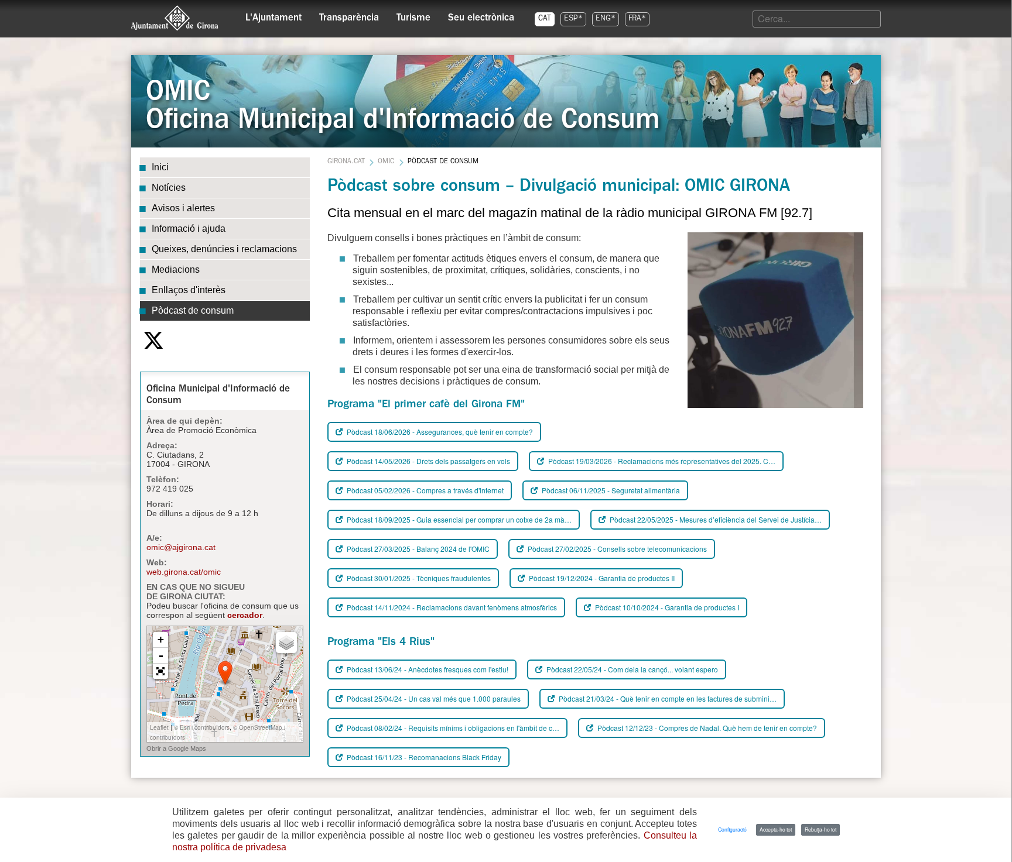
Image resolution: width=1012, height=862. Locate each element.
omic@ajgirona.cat (181, 547)
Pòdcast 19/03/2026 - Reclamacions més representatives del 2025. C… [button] (660, 461)
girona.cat (346, 162)
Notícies (169, 188)
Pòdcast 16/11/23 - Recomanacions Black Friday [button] (423, 757)
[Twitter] (153, 340)
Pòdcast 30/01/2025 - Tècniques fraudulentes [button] (418, 578)
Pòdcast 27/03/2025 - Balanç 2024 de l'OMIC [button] (417, 549)
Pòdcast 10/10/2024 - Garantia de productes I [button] (666, 607)
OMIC (386, 162)
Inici (160, 167)
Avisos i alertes (183, 208)
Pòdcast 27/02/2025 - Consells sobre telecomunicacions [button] (616, 549)
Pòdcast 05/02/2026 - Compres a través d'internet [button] (424, 490)
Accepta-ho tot (776, 829)
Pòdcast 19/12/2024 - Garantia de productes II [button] (601, 578)
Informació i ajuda (188, 228)
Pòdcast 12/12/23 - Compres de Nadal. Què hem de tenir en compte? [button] (706, 728)
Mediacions (176, 269)
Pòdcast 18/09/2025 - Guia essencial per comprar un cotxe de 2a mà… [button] (458, 519)
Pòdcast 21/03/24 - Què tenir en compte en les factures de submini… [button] (667, 698)
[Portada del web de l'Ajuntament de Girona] (175, 18)
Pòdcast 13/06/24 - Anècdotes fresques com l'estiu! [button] (426, 669)
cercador (244, 615)
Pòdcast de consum (193, 310)
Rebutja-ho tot (820, 829)
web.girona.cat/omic (183, 571)
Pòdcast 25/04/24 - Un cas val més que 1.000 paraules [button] (433, 698)
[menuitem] (273, 15)
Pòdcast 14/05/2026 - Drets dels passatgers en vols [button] (427, 461)
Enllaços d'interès (188, 290)
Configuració (732, 829)
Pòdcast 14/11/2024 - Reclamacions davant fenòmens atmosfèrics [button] (451, 607)
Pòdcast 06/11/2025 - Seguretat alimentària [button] (610, 490)
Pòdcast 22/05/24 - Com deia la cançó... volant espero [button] (631, 669)
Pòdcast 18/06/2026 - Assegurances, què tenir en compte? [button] (439, 432)
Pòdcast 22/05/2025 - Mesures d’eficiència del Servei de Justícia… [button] (715, 519)
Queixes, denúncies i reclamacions (224, 249)
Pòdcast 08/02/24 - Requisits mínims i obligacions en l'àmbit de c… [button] (452, 728)
